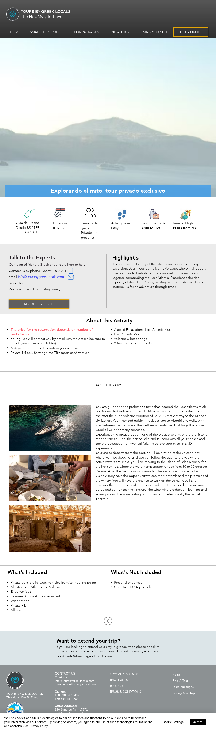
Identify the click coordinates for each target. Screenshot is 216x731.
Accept (197, 722)
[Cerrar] (210, 722)
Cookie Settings (173, 722)
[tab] (108, 385)
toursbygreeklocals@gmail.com (76, 684)
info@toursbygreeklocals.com (41, 277)
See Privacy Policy (35, 726)
